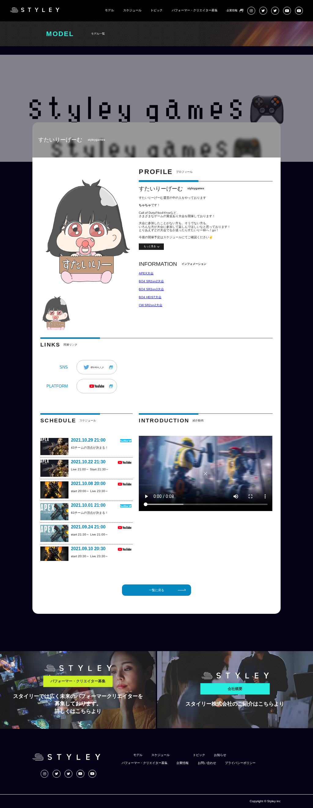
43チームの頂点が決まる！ (89, 447)
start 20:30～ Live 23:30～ (89, 556)
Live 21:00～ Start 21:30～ (90, 469)
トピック (156, 10)
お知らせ (220, 755)
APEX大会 (146, 273)
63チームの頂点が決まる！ (89, 512)
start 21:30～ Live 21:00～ (89, 534)
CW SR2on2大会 (150, 305)
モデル (109, 10)
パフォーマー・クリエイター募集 (195, 10)
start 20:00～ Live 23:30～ (89, 491)
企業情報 (232, 10)
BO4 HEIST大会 (150, 297)
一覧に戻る (156, 590)
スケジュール (132, 10)
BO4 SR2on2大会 (151, 281)
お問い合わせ (207, 763)
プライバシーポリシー (240, 763)
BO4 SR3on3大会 (151, 289)
